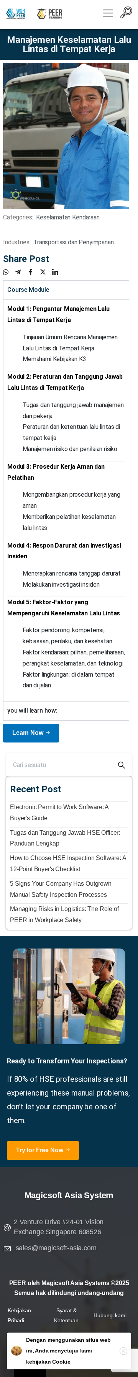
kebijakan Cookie (48, 1362)
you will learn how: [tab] (32, 710)
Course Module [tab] (28, 289)
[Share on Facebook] (34, 272)
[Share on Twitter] (46, 272)
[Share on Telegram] (21, 272)
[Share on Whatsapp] (9, 272)
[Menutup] (123, 1351)
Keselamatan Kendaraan (68, 217)
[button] (126, 13)
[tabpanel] (66, 500)
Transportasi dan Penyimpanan (73, 242)
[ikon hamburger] (108, 14)
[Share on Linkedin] (58, 272)
